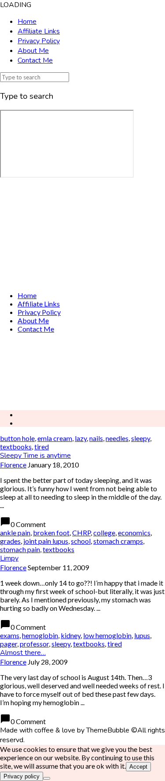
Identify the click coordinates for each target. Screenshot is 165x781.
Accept (138, 766)
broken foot (51, 532)
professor (34, 643)
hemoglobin (40, 635)
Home (27, 21)
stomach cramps (118, 541)
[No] (46, 778)
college (104, 532)
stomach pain (20, 549)
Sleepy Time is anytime (35, 455)
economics (134, 532)
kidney (71, 635)
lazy (81, 438)
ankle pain (15, 532)
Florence (13, 464)
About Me (33, 51)
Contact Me (35, 60)
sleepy (140, 438)
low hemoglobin (107, 635)
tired (41, 446)
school (81, 541)
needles (117, 438)
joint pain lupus (45, 541)
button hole (17, 438)
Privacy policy (22, 776)
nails (96, 438)
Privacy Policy (39, 41)
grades (10, 541)
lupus (142, 635)
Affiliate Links (39, 31)
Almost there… (23, 653)
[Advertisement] (82, 371)
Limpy (9, 558)
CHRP (81, 532)
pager (8, 643)
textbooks (16, 446)
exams (9, 635)
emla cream (54, 438)
